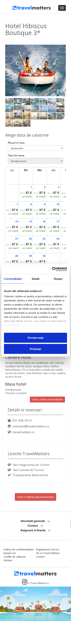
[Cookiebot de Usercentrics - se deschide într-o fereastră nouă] (52, 269)
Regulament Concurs (47, 549)
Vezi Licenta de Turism (28, 470)
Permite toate (36, 337)
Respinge (35, 348)
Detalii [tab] (36, 278)
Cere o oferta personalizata (47, 399)
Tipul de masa (16, 155)
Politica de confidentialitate (18, 549)
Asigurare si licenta (33, 530)
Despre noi (9, 553)
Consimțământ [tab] (13, 278)
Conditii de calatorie (14, 556)
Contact (33, 526)
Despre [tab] (58, 278)
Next (61, 71)
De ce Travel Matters (48, 553)
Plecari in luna (16, 142)
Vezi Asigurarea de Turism (30, 465)
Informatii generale (33, 521)
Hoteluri (7, 560)
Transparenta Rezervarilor (30, 475)
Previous (10, 71)
